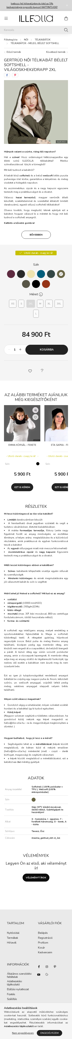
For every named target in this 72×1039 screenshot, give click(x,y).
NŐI (26, 39)
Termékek (12, 938)
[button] (30, 371)
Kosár (41, 948)
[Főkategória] (10, 39)
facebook (39, 967)
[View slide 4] (38, 141)
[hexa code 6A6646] (61, 274)
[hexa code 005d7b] (41, 274)
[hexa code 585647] (26, 284)
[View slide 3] (34, 141)
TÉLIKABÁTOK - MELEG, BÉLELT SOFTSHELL (35, 43)
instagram (47, 967)
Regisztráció (45, 938)
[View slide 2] (30, 141)
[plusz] (20, 350)
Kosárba (47, 350)
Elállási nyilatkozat (18, 989)
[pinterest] (15, 75)
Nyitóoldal (13, 933)
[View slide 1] (24, 141)
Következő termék (56, 52)
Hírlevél (11, 943)
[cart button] (66, 19)
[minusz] (9, 350)
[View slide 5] (42, 141)
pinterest (55, 967)
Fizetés (11, 994)
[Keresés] (66, 30)
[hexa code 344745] (51, 274)
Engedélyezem (49, 1033)
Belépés (43, 933)
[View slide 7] (50, 141)
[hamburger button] (6, 19)
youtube (39, 975)
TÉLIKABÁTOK (42, 39)
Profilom (43, 943)
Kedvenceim (45, 952)
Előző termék (13, 52)
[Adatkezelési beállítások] (47, 975)
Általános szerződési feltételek (19, 975)
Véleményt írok (36, 877)
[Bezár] (67, 5)
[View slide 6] (46, 141)
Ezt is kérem (22, 487)
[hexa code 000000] (36, 284)
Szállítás (12, 999)
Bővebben (36, 234)
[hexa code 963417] (46, 284)
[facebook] (7, 75)
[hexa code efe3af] (31, 274)
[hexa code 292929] (21, 274)
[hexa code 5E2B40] (11, 274)
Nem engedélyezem (23, 1033)
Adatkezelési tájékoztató (14, 983)
